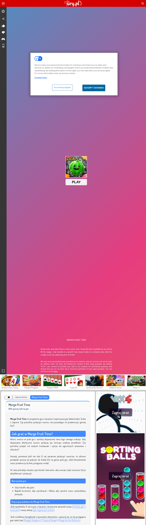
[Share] (3, 19)
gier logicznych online (43, 510)
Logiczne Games (21, 397)
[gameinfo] (3, 39)
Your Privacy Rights (62, 87)
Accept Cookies (94, 87)
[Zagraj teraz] (121, 431)
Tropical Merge (49, 520)
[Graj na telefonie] (3, 46)
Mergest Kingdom (32, 520)
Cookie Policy (41, 77)
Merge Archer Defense (69, 520)
